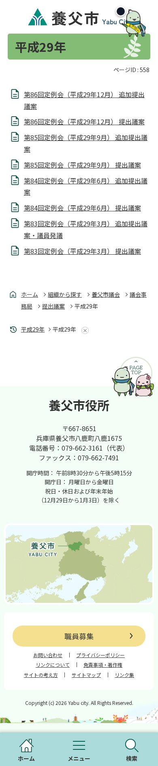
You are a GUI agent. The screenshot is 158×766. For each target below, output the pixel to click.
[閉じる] (121, 11)
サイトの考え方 (41, 674)
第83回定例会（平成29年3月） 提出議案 (82, 251)
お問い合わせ (47, 655)
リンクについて (53, 664)
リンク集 (124, 674)
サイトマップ (86, 674)
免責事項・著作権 (102, 664)
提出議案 (53, 306)
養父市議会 (106, 294)
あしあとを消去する (83, 330)
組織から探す (65, 294)
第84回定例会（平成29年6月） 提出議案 (82, 208)
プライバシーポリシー (100, 655)
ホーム (29, 294)
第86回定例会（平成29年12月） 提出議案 (84, 121)
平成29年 (33, 329)
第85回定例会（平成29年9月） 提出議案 (82, 165)
